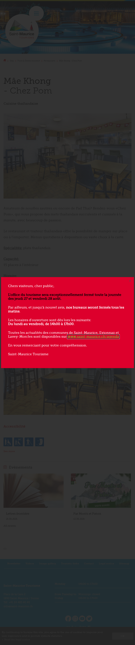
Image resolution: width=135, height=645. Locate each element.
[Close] (130, 281)
